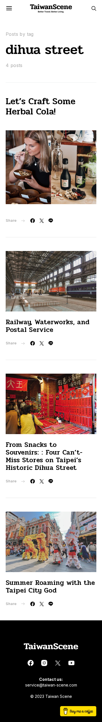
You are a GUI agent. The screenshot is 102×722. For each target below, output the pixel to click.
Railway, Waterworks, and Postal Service (48, 326)
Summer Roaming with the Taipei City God (50, 586)
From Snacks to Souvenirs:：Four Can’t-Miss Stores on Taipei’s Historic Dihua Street (44, 456)
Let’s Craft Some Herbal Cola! (40, 106)
